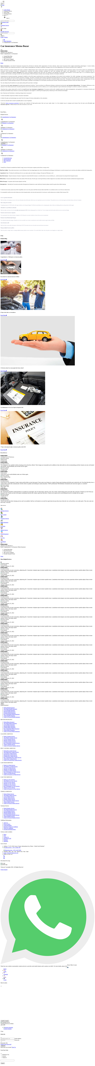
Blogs (5, 834)
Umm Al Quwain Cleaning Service (12, 745)
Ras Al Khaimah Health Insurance (12, 714)
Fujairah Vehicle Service (9, 799)
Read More (3, 260)
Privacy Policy (7, 824)
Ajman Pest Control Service (10, 758)
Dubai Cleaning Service (9, 736)
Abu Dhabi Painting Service (10, 809)
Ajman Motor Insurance (9, 730)
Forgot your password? (6, 1044)
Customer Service (8, 11)
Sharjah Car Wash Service (10, 769)
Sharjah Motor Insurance (9, 726)
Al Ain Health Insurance (9, 710)
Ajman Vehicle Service (9, 802)
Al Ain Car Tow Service (9, 782)
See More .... (4, 143)
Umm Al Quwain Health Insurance (12, 717)
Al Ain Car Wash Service (9, 768)
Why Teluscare (7, 160)
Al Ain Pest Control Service (10, 753)
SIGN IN (3, 1045)
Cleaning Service (8, 13)
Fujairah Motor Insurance (9, 727)
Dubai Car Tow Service (9, 779)
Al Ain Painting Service (9, 811)
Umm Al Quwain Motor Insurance (12, 731)
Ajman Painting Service (9, 816)
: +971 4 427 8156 (16, 850)
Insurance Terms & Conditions (11, 826)
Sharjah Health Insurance (9, 711)
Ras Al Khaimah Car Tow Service (12, 786)
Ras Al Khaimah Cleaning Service (12, 743)
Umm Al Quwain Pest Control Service (13, 760)
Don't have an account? (8, 1047)
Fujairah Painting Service (9, 813)
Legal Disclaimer (8, 825)
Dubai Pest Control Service (10, 750)
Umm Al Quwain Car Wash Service (12, 774)
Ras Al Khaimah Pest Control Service (12, 757)
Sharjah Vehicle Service (9, 798)
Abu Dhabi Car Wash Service (11, 766)
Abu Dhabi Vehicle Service (10, 795)
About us (6, 822)
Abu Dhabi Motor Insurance (10, 723)
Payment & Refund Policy (10, 829)
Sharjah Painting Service (9, 812)
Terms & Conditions (8, 828)
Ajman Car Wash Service (9, 773)
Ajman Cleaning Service (9, 744)
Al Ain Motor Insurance (9, 724)
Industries (6, 841)
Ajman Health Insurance (9, 715)
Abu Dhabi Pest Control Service (11, 752)
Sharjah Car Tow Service (9, 783)
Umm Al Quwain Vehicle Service (11, 803)
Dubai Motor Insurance (9, 722)
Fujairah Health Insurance (10, 713)
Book (2, 63)
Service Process (7, 159)
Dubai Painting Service (9, 808)
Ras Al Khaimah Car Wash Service (12, 772)
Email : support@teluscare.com (11, 852)
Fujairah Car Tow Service (10, 785)
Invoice (4, 1056)
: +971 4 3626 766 (15, 847)
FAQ (5, 162)
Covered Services (8, 158)
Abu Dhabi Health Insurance (10, 709)
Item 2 (5, 15)
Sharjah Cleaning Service (9, 740)
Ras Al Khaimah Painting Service (11, 815)
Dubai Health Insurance (9, 707)
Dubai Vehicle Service (9, 794)
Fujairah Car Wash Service (10, 770)
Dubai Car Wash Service (9, 765)
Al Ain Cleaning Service (9, 739)
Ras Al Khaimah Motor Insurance (11, 728)
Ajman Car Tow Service (9, 787)
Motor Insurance (7, 41)
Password (17, 1040)
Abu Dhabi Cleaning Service (10, 737)
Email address (18, 1038)
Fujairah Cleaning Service (10, 741)
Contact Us (6, 837)
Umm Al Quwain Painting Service (12, 817)
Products (6, 839)
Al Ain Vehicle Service (9, 796)
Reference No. (5, 1054)
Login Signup (7, 9)
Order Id (4, 1057)
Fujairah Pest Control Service (10, 756)
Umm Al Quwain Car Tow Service (12, 789)
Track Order (6, 12)
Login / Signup (4, 37)
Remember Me (4, 1043)
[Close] (1, 1037)
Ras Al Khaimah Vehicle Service (11, 800)
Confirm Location (4, 1020)
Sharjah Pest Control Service (10, 754)
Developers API (7, 838)
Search (2, 1063)
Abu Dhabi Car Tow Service (10, 781)
